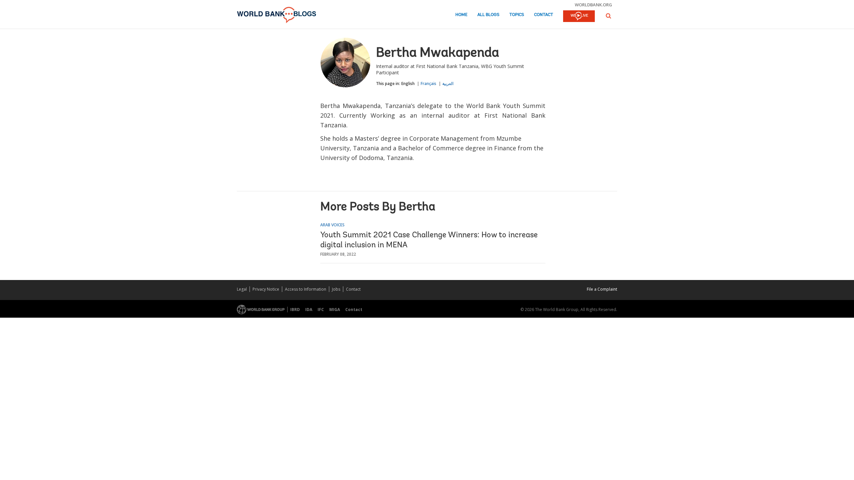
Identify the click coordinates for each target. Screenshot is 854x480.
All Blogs (488, 15)
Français (428, 83)
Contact (543, 15)
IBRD (295, 309)
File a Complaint (602, 289)
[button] (608, 16)
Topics (516, 15)
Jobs (336, 289)
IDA (308, 309)
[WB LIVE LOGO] (579, 16)
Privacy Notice (266, 289)
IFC (321, 309)
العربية (447, 83)
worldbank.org (593, 5)
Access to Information (305, 289)
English (408, 83)
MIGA (334, 309)
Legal (242, 289)
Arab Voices (332, 225)
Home (461, 15)
